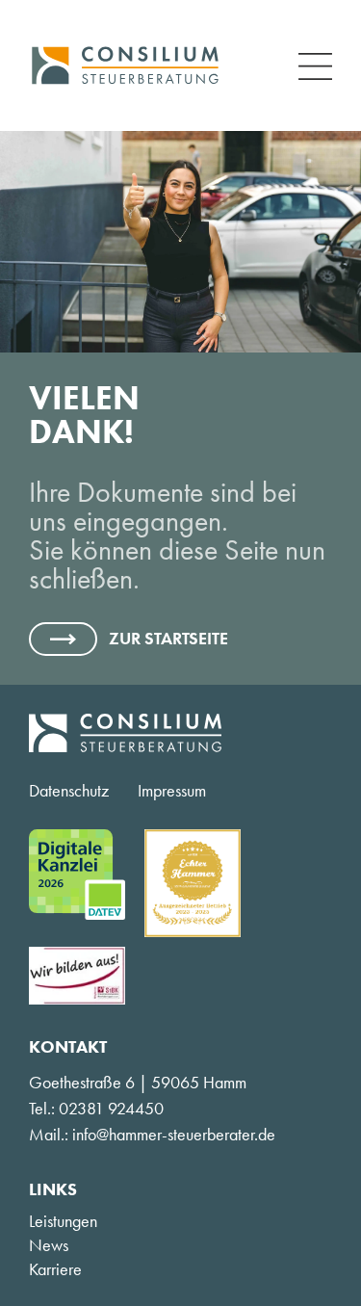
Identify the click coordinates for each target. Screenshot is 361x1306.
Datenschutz (69, 790)
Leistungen (63, 1221)
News (48, 1245)
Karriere (55, 1269)
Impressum (172, 790)
